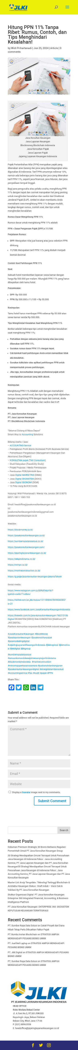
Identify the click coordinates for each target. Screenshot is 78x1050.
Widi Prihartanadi (21, 48)
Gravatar (26, 792)
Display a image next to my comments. (36, 792)
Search (64, 830)
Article (54, 48)
